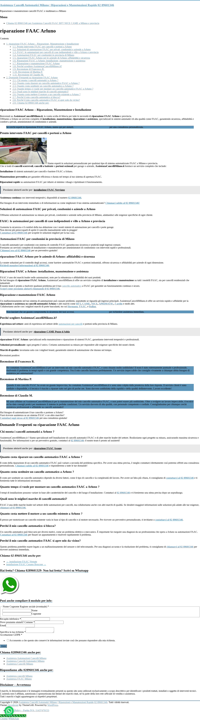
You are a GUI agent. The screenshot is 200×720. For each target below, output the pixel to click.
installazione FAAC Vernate (21, 561)
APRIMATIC (106, 303)
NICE (94, 303)
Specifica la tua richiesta (13, 632)
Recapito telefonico (10, 619)
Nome (34, 610)
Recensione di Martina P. (27, 72)
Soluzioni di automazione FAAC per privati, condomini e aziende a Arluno (51, 49)
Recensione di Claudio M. (28, 74)
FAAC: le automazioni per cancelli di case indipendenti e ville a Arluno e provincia (55, 52)
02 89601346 (77, 440)
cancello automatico (71, 286)
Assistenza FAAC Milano (19, 679)
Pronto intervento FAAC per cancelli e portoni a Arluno (42, 46)
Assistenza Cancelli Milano (19, 664)
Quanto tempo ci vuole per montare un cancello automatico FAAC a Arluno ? (52, 88)
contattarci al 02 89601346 (180, 478)
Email (3, 625)
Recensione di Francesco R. (28, 69)
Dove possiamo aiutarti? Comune (17, 622)
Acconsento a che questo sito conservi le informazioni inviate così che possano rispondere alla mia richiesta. (62, 640)
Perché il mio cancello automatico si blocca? (36, 97)
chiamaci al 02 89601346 (13, 507)
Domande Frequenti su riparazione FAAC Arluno (32, 77)
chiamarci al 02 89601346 (180, 546)
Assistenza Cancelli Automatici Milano (25, 661)
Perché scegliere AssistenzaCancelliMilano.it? (37, 66)
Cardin (118, 303)
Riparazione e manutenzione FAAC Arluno (36, 63)
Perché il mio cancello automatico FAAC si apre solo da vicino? (46, 100)
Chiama (4, 718)
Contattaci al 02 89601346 (13, 534)
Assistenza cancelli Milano (19, 676)
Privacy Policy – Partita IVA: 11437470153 (27, 710)
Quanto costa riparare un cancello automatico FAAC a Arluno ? (46, 83)
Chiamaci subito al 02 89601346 (32, 465)
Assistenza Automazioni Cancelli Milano (26, 658)
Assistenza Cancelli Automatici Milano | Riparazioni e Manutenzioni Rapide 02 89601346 (57, 5)
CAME (86, 303)
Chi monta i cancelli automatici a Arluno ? (35, 80)
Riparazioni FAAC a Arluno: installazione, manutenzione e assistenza (48, 60)
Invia (3, 646)
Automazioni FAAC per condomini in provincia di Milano (43, 55)
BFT (78, 303)
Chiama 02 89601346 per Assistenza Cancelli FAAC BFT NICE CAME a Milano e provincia (52, 23)
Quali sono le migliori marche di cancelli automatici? (40, 91)
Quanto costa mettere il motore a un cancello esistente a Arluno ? (46, 94)
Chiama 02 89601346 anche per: (30, 103)
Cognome (36, 613)
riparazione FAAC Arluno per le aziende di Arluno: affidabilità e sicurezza (51, 58)
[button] (9, 711)
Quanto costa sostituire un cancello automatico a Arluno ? (42, 86)
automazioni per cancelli (70, 324)
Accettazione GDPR (11, 634)
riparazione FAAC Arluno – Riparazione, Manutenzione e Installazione (42, 43)
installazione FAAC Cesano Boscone (26, 564)
